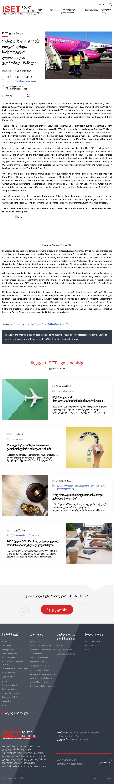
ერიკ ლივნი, (12, 81)
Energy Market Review (39, 682)
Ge (103, 4)
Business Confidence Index (42, 645)
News (59, 645)
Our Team (6, 645)
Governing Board (9, 685)
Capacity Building (64, 650)
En (99, 4)
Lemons (108, 778)
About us (6, 641)
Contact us (7, 705)
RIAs (87, 649)
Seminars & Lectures (66, 654)
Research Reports (92, 641)
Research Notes (92, 645)
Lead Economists (9, 653)
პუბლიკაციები (91, 10)
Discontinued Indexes (39, 670)
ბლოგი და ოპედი (106, 11)
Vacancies (6, 701)
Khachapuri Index (37, 661)
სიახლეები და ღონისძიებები (66, 636)
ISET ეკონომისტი (24, 70)
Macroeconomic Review (40, 666)
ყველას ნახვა (55, 368)
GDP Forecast (36, 653)
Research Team (9, 657)
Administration (8, 673)
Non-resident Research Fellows (12, 663)
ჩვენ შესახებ (10, 634)
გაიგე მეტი (105, 762)
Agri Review (35, 641)
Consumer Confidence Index (42, 649)
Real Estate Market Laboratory (43, 686)
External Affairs (9, 677)
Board (4, 681)
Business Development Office (15, 668)
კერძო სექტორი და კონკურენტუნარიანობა (16, 87)
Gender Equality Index (39, 657)
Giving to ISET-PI (10, 697)
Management (8, 649)
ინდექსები (54, 10)
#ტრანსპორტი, (52, 324)
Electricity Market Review (41, 678)
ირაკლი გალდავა (27, 81)
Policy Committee (10, 689)
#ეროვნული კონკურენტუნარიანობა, (27, 324)
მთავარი (6, 70)
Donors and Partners (11, 693)
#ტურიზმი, (64, 324)
